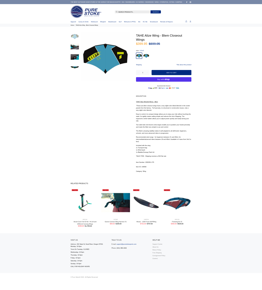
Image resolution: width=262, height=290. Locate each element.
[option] (75, 37)
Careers (155, 258)
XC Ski (145, 22)
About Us (155, 247)
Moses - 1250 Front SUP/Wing (146, 221)
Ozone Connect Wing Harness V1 (116, 221)
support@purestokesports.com (126, 244)
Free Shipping (157, 253)
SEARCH (156, 12)
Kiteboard (94, 22)
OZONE (115, 219)
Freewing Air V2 (177, 221)
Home (72, 25)
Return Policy (156, 250)
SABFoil (146, 219)
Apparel (73, 22)
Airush (85, 219)
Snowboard (154, 22)
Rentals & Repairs (166, 22)
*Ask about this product (183, 64)
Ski (139, 22)
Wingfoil (103, 22)
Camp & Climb (83, 22)
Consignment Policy (158, 255)
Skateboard (112, 22)
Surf (120, 22)
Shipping (139, 64)
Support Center (157, 244)
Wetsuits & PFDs (130, 22)
